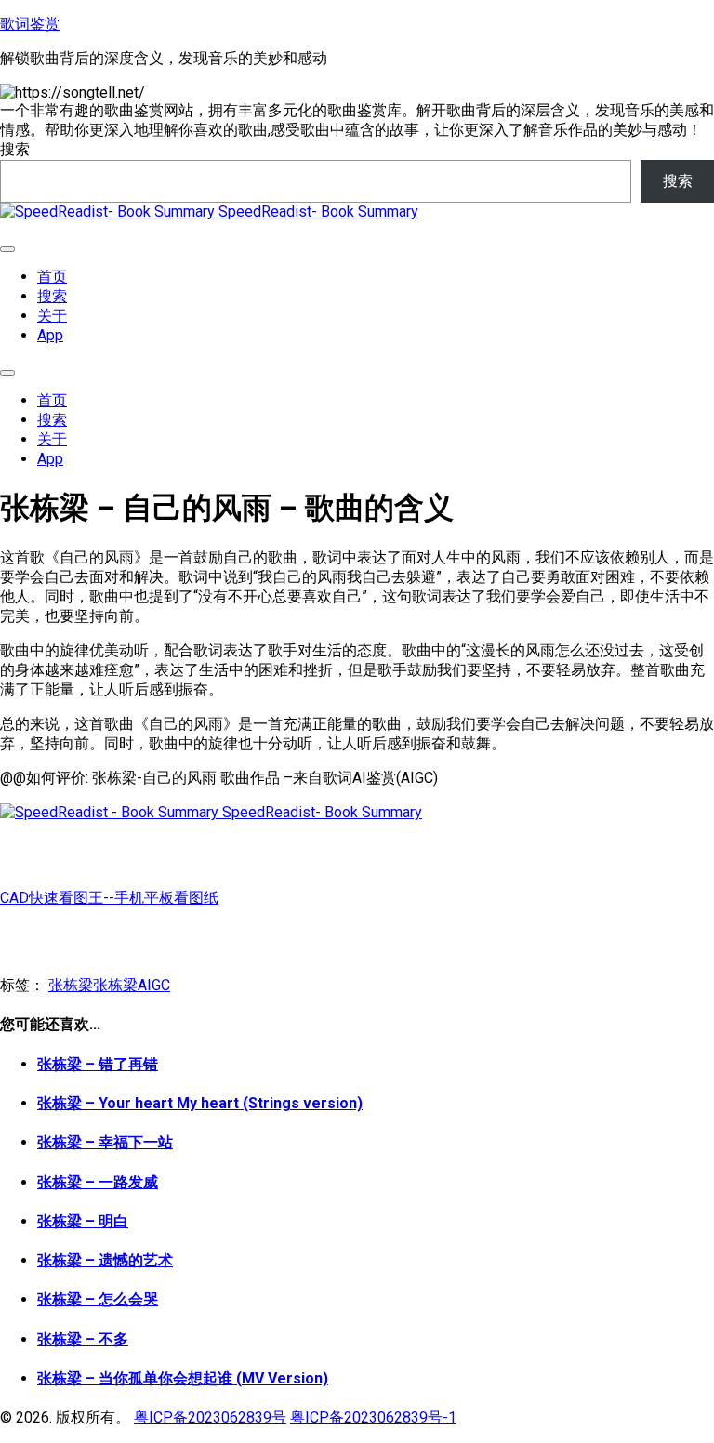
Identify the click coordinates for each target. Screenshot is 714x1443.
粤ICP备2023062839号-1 (373, 1417)
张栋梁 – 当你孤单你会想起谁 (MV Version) (182, 1378)
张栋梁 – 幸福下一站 (105, 1142)
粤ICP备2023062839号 (210, 1417)
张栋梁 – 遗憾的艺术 (105, 1260)
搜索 (15, 149)
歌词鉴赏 (30, 24)
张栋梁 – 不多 (82, 1339)
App (50, 335)
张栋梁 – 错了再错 (97, 1064)
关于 (52, 315)
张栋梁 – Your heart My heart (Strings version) (200, 1103)
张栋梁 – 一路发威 (97, 1182)
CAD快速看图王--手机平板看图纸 (109, 898)
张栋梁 (70, 985)
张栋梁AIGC (131, 985)
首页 (52, 276)
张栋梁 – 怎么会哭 (97, 1299)
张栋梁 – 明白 (82, 1221)
